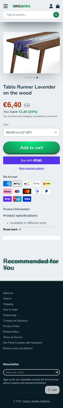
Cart (58, 6)
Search (7, 298)
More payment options (31, 168)
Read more (10, 229)
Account (51, 6)
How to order (10, 309)
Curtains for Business (15, 320)
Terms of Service (13, 337)
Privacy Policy (11, 326)
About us (8, 292)
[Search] (56, 15)
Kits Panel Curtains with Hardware (22, 342)
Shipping (8, 304)
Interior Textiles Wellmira (36, 401)
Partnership (9, 315)
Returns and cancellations (18, 348)
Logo (21, 6)
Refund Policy (11, 331)
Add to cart (31, 148)
